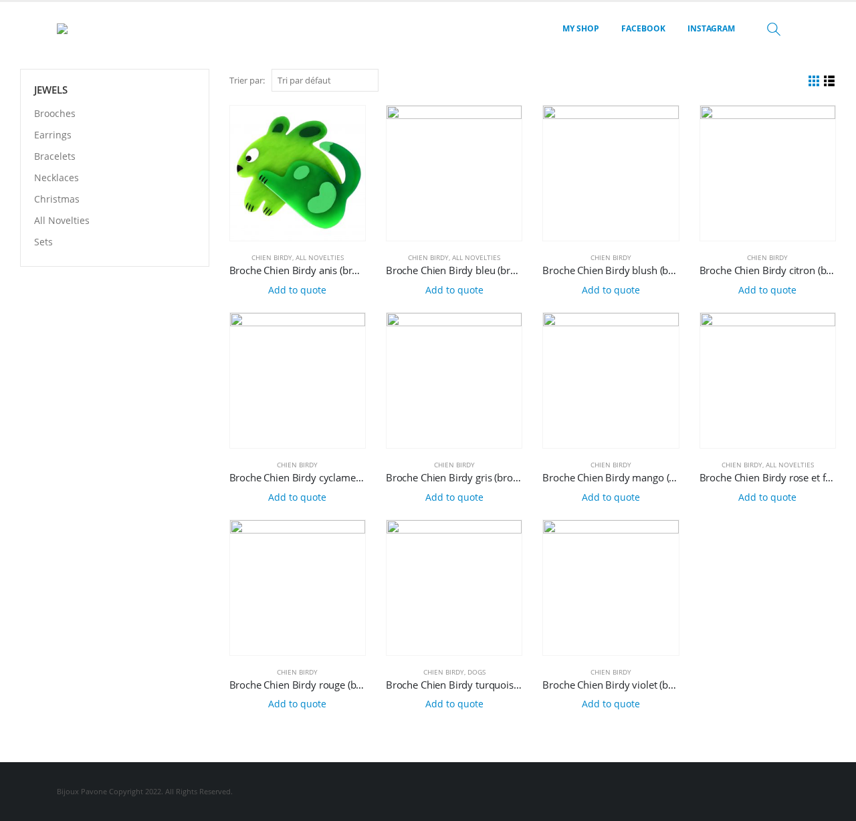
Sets (43, 241)
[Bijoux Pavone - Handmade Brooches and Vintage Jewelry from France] (93, 28)
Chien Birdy (271, 257)
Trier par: (247, 80)
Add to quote (297, 289)
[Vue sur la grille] (814, 81)
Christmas (57, 199)
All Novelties (320, 257)
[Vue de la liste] (829, 81)
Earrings (53, 134)
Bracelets (55, 156)
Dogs (476, 672)
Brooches (55, 113)
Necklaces (56, 177)
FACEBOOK (643, 28)
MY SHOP (580, 28)
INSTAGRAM (711, 28)
